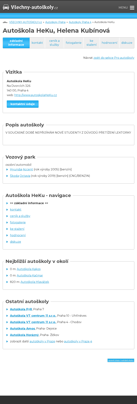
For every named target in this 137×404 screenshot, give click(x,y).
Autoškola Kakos (28, 269)
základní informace (16, 42)
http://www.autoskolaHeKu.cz (35, 95)
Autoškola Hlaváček (35, 282)
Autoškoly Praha (55, 22)
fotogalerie (74, 42)
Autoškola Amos (22, 328)
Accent (28, 169)
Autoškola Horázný (24, 335)
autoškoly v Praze (42, 341)
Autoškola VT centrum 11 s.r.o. (33, 315)
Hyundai (16, 169)
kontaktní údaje (23, 104)
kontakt (37, 42)
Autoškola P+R (21, 309)
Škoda (14, 176)
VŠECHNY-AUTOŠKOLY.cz (25, 22)
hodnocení (109, 42)
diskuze (126, 42)
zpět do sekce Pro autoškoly (113, 57)
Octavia (25, 176)
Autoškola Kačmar (30, 275)
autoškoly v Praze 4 (78, 341)
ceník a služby (54, 42)
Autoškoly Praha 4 (80, 22)
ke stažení (92, 42)
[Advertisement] (44, 377)
